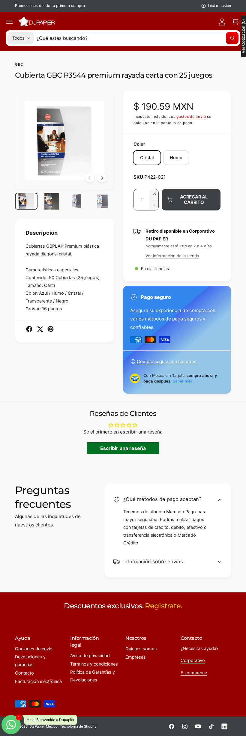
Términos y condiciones (94, 664)
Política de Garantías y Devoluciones (92, 676)
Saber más (182, 381)
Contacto (24, 673)
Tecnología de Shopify (78, 726)
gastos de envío (191, 116)
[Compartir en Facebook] (29, 329)
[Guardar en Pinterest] (50, 329)
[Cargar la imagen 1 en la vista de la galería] (26, 201)
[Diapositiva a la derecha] (102, 178)
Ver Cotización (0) (243, 36)
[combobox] (137, 38)
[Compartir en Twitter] (40, 329)
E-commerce (194, 672)
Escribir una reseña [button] (123, 448)
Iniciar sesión (219, 5)
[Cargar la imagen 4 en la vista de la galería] (102, 201)
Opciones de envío (33, 648)
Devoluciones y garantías (30, 660)
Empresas (135, 657)
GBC (19, 64)
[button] (9, 21)
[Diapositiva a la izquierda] (89, 178)
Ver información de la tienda (172, 255)
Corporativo (193, 660)
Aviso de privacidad (90, 655)
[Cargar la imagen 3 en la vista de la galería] (77, 201)
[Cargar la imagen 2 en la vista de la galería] (51, 201)
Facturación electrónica (38, 681)
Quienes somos (141, 648)
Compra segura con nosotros (166, 361)
